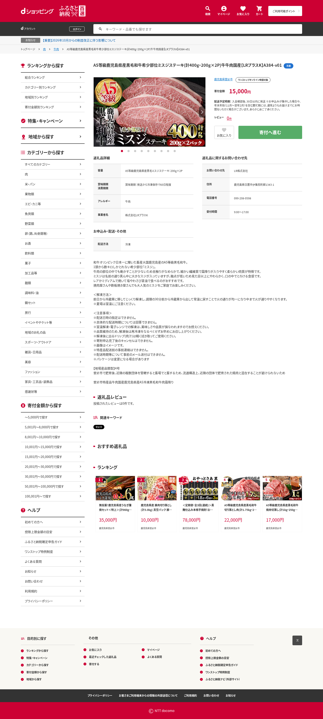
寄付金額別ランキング (39, 107)
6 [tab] (155, 151)
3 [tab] (135, 151)
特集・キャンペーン (45, 121)
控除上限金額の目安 (38, 532)
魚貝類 (29, 213)
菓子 (28, 263)
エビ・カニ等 (33, 204)
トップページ (28, 49)
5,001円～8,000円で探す (42, 427)
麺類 (28, 283)
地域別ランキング (36, 97)
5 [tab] (148, 151)
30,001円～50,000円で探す (43, 476)
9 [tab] (175, 151)
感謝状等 (31, 391)
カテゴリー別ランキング (40, 87)
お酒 (28, 243)
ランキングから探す (37, 650)
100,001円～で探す (38, 496)
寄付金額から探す (36, 672)
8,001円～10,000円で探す (42, 437)
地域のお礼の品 (35, 332)
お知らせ (30, 571)
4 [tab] (142, 151)
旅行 (28, 312)
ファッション (32, 371)
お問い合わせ (34, 581)
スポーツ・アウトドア (38, 342)
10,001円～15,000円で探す (43, 447)
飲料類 (29, 253)
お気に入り (243, 13)
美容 (28, 362)
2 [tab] (129, 151)
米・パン (30, 184)
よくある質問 (33, 561)
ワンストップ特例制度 (39, 551)
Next (202, 111)
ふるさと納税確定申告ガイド (43, 541)
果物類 (29, 194)
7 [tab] (162, 151)
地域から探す (41, 136)
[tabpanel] (149, 112)
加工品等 (31, 273)
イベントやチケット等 (38, 322)
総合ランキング (35, 77)
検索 (207, 13)
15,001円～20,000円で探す (43, 456)
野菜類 (29, 223)
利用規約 (31, 591)
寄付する (94, 664)
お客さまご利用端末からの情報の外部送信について (148, 695)
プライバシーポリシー (39, 601)
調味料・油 (32, 292)
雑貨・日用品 (33, 352)
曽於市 (99, 427)
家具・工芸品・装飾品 (39, 381)
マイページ (224, 13)
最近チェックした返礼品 (102, 657)
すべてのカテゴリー (37, 164)
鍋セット (30, 302)
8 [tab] (168, 151)
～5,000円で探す (36, 417)
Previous (96, 111)
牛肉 (56, 49)
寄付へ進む (270, 132)
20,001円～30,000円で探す (43, 466)
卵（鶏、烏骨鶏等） (36, 233)
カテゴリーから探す (37, 665)
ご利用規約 (190, 695)
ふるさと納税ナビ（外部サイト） (222, 679)
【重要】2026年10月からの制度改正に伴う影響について (79, 40)
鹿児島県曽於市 (223, 79)
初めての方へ (34, 522)
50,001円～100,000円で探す (44, 486)
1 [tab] (122, 151)
